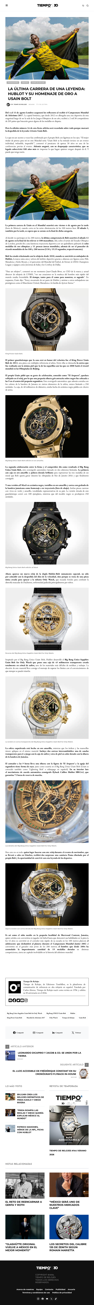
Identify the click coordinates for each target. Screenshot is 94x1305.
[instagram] (26, 1001)
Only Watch (53, 1018)
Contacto (49, 1289)
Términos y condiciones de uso (36, 1293)
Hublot (72, 1013)
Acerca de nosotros (25, 1289)
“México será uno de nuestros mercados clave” (64, 1204)
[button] (6, 5)
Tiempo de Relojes (38, 82)
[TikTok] (56, 1298)
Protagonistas (13, 82)
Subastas (25, 82)
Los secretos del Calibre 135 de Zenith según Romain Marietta (68, 1247)
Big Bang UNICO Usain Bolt (56, 1013)
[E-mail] (10, 1001)
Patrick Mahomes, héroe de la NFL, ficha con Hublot (30, 1130)
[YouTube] (47, 1298)
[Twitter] (18, 1001)
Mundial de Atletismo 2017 (36, 1018)
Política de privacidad (62, 1293)
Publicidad (60, 1289)
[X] (51, 1298)
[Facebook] (14, 1001)
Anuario (71, 1289)
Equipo (39, 1289)
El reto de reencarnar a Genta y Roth (23, 1203)
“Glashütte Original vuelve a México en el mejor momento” (21, 1247)
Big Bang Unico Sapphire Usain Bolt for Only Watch (24, 1013)
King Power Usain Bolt (14, 1018)
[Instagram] (38, 1298)
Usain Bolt (82, 1018)
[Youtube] (22, 1001)
